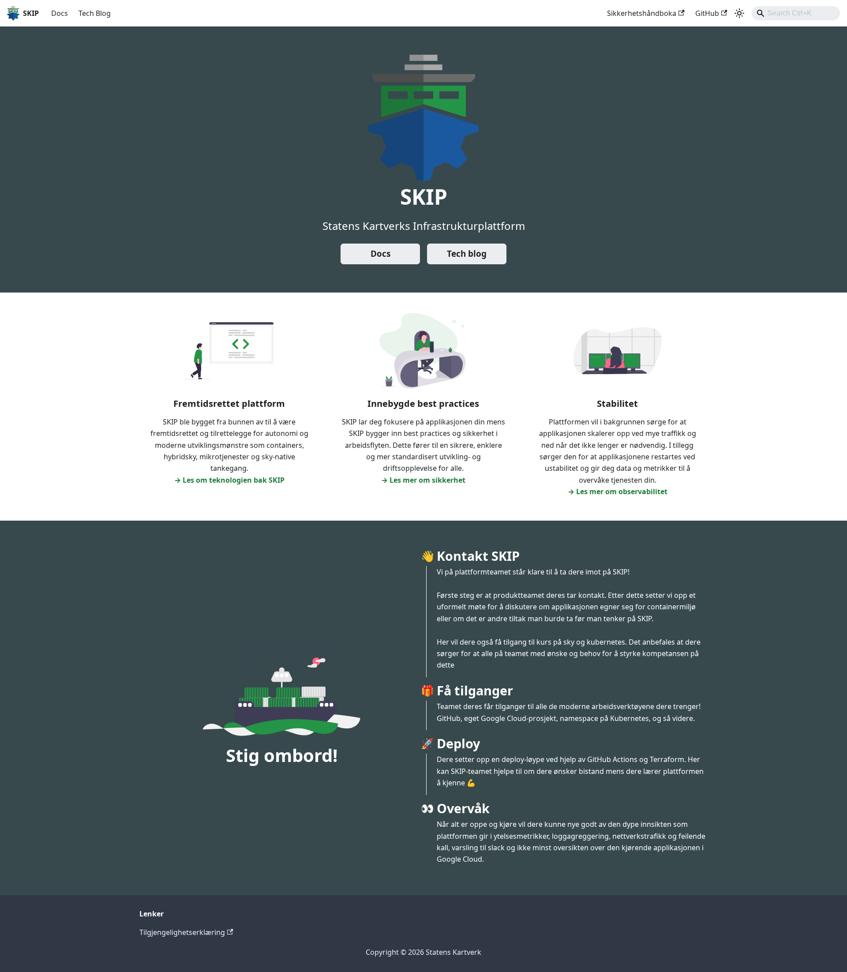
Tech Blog (95, 13)
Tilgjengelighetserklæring (182, 932)
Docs (59, 13)
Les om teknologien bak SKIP (234, 480)
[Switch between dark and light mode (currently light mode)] (739, 13)
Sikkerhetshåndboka (641, 13)
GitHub (707, 13)
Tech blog (467, 253)
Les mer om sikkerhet (427, 480)
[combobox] (796, 13)
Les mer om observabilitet (621, 491)
